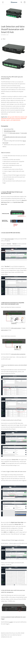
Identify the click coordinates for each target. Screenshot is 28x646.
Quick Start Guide (9, 238)
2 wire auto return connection (18, 354)
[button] (2, 2)
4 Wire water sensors (14, 133)
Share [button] (4, 39)
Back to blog (15, 644)
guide (11, 622)
